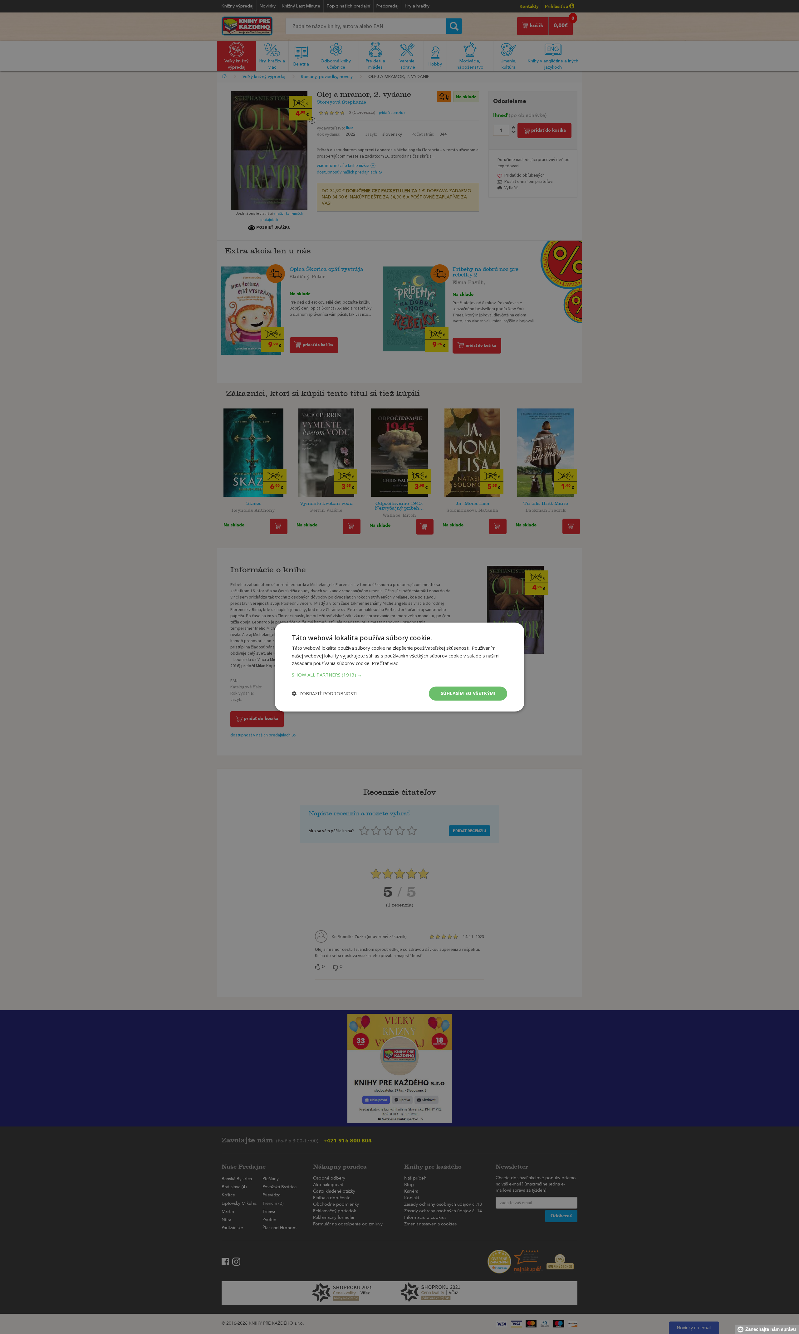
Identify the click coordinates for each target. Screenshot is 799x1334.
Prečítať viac (385, 663)
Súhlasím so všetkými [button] (468, 693)
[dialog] (399, 667)
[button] (399, 674)
